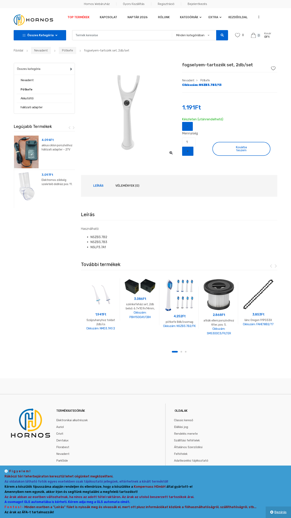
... (258, 16)
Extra (213, 17)
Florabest (62, 447)
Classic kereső (183, 420)
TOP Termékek (78, 17)
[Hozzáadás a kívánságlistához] (267, 67)
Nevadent (41, 50)
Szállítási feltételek (187, 440)
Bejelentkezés (197, 4)
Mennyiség (190, 133)
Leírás (98, 185)
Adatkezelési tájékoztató (191, 460)
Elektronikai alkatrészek (72, 420)
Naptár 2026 (137, 17)
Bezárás (280, 512)
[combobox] (120, 35)
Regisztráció (166, 4)
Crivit (59, 433)
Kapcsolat (108, 17)
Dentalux (62, 440)
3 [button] (185, 352)
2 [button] (181, 352)
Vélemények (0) (127, 185)
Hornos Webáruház (97, 4)
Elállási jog (181, 427)
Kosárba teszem (241, 148)
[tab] (98, 186)
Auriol (60, 427)
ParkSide (62, 460)
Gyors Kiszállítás (134, 4)
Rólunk (164, 17)
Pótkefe (67, 50)
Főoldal (18, 50)
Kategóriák (189, 17)
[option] (128, 110)
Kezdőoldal (238, 17)
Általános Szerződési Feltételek (188, 450)
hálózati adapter (32, 107)
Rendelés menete (186, 433)
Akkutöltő (27, 98)
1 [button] (175, 352)
